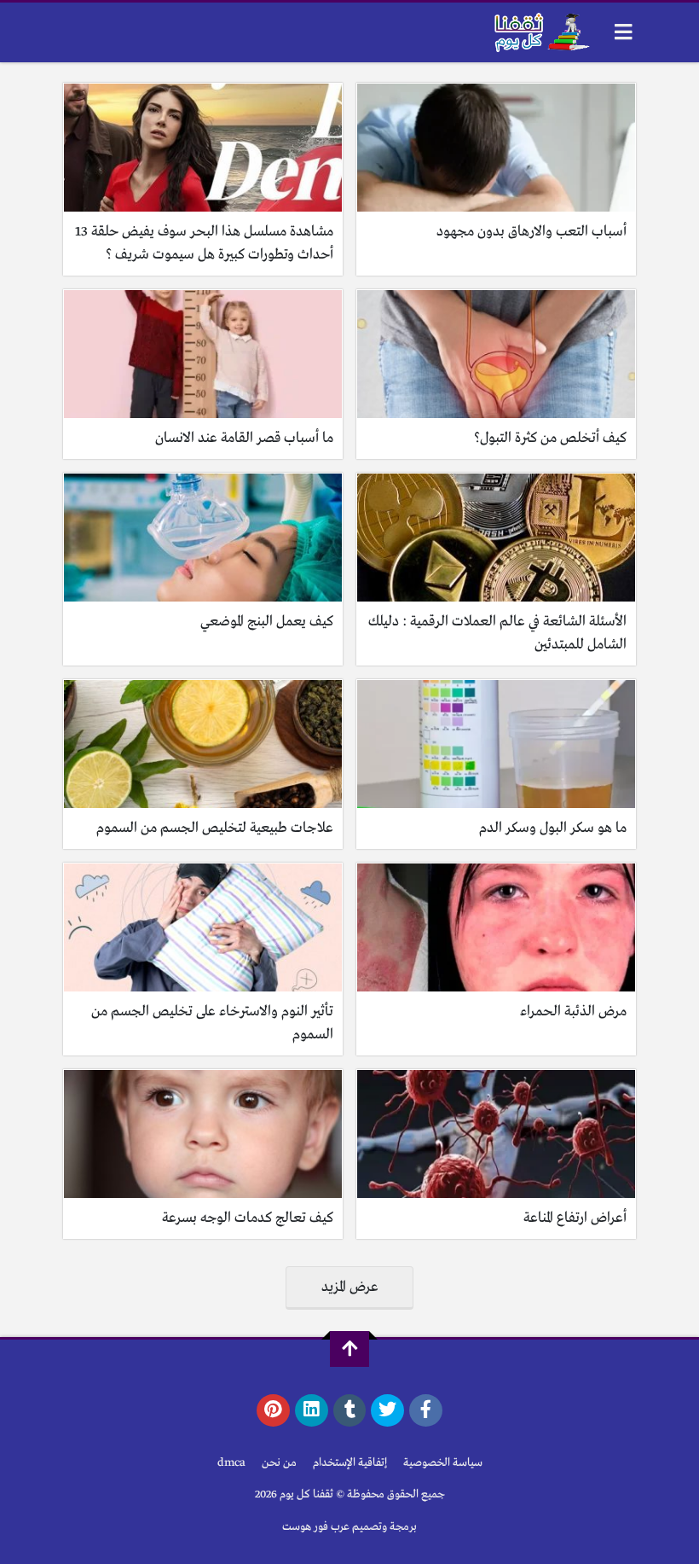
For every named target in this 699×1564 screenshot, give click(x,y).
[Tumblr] (350, 1410)
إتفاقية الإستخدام (350, 1463)
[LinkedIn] (311, 1410)
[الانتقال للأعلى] (349, 1349)
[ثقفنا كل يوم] (540, 32)
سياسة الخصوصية (442, 1463)
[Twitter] (387, 1410)
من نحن (279, 1463)
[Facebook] (425, 1410)
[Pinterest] (273, 1410)
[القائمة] (623, 32)
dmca (231, 1463)
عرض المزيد (349, 1287)
